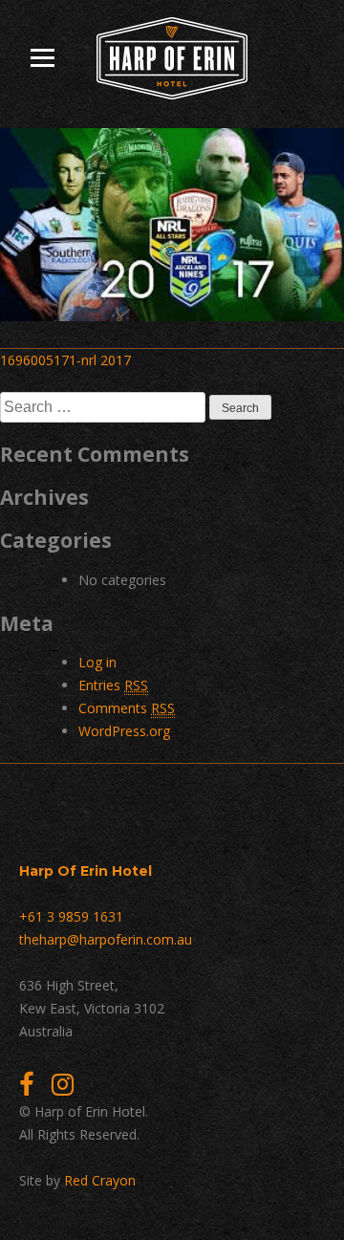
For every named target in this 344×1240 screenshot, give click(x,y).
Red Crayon (100, 1180)
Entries (113, 685)
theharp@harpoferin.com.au (105, 939)
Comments (126, 708)
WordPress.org (124, 731)
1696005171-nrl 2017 (65, 360)
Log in (97, 662)
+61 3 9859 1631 (71, 916)
